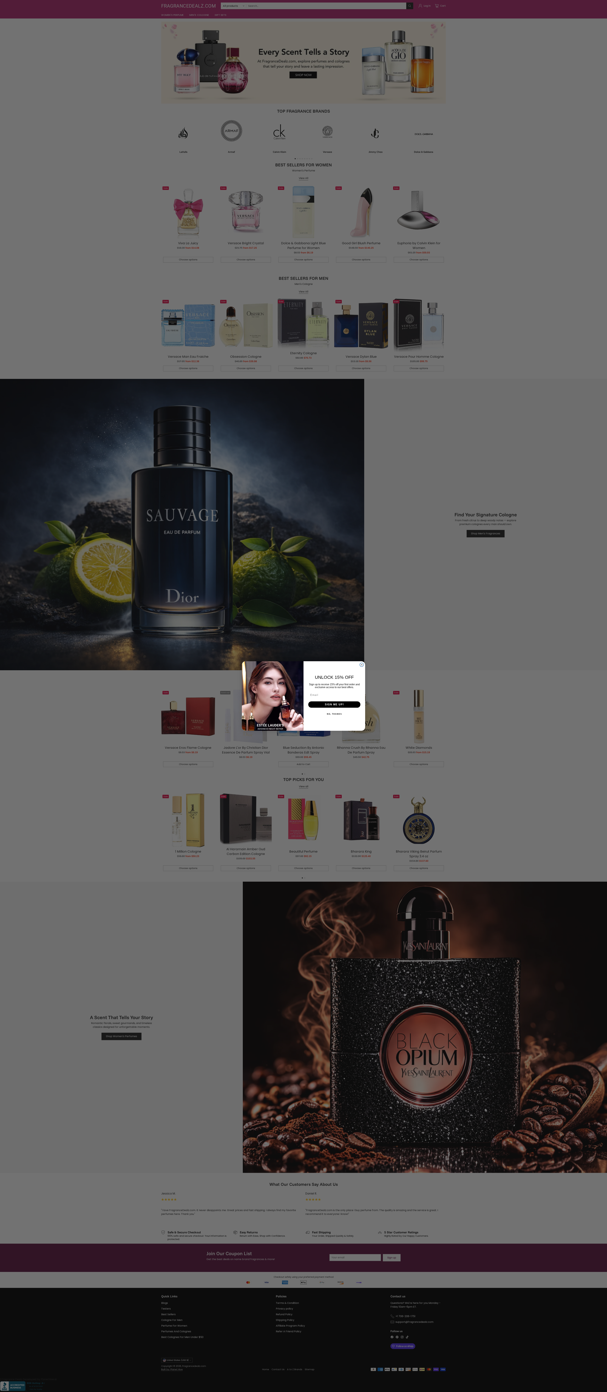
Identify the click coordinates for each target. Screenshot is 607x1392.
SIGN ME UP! (334, 704)
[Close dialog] (362, 665)
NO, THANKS (334, 714)
